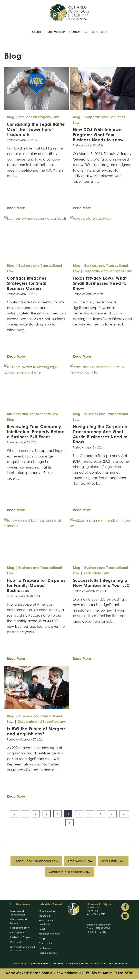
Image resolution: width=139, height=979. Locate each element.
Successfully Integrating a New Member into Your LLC (102, 583)
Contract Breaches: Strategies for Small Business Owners (27, 283)
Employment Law (80, 861)
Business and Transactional (17, 913)
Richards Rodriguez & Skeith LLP (73, 963)
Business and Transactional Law (32, 414)
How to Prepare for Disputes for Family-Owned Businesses (36, 585)
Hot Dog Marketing (116, 963)
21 (124, 813)
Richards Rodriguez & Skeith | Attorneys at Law (69, 12)
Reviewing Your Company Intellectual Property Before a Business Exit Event (36, 431)
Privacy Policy (42, 963)
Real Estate (16, 942)
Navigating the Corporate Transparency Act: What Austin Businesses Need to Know (100, 434)
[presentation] (36, 88)
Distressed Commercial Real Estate (22, 949)
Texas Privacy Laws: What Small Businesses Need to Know (100, 283)
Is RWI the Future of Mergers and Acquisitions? (36, 731)
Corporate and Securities (18, 921)
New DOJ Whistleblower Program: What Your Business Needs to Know (99, 134)
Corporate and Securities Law (107, 271)
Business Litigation (19, 927)
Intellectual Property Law (38, 117)
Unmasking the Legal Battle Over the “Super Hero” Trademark (36, 129)
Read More (16, 208)
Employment (17, 932)
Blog (10, 117)
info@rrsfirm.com (102, 924)
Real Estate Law (96, 573)
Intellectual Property (21, 937)
